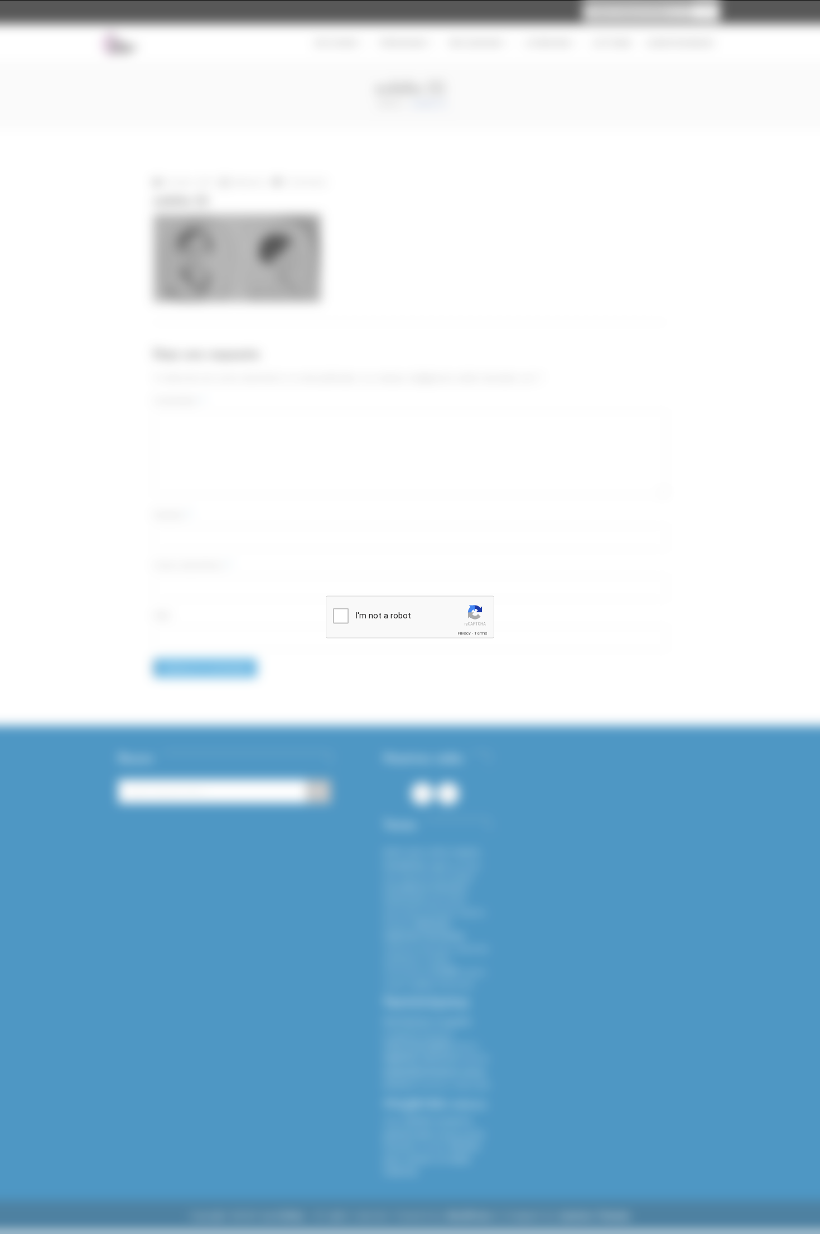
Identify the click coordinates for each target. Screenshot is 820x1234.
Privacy (464, 633)
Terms (481, 633)
